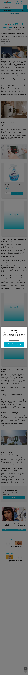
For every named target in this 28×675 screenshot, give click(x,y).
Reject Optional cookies (9, 344)
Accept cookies (19, 344)
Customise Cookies (14, 340)
